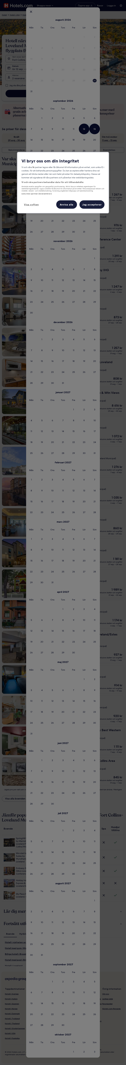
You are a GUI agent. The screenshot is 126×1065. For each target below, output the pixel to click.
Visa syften (31, 204)
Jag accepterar (92, 204)
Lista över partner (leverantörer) (37, 194)
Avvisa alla (66, 204)
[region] (63, 182)
